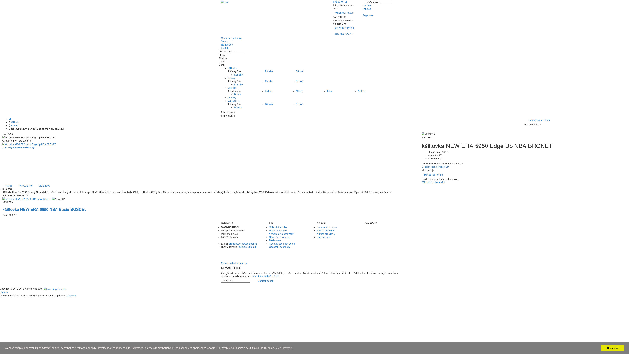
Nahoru (4, 292)
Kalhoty (269, 91)
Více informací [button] (284, 348)
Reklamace (275, 240)
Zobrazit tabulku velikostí (234, 263)
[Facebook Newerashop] (386, 230)
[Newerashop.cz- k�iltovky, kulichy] (225, 1)
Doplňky (232, 97)
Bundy (237, 94)
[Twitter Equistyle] (386, 233)
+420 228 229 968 (247, 246)
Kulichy (231, 77)
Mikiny (299, 91)
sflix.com (71, 295)
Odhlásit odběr (265, 280)
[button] (314, 253)
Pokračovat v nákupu (540, 120)
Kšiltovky (232, 68)
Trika (329, 91)
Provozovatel (323, 237)
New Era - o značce (279, 237)
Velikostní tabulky (278, 227)
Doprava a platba (278, 230)
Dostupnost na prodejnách (435, 166)
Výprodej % (233, 100)
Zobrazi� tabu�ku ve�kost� (18, 147)
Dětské (299, 71)
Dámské (238, 74)
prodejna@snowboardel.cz (243, 243)
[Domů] (10, 118)
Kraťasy (361, 91)
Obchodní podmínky (279, 246)
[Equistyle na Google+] (386, 237)
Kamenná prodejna (327, 227)
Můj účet (366, 5)
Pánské (269, 71)
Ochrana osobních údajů (282, 243)
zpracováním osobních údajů (264, 276)
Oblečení (232, 87)
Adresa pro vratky (326, 233)
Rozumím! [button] (612, 348)
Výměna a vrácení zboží (281, 233)
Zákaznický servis (326, 230)
